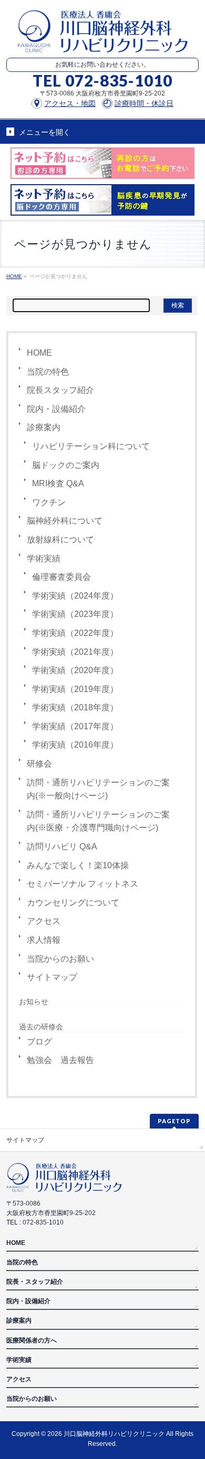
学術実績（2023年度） (75, 614)
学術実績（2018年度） (75, 707)
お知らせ (33, 1001)
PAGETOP (174, 1120)
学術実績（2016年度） (75, 744)
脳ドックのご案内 (65, 465)
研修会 (39, 763)
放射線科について (60, 539)
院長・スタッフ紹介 (34, 1281)
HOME (39, 352)
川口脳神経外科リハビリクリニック (114, 1433)
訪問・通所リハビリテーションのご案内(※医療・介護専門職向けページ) (98, 821)
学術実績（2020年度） (75, 670)
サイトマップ (52, 977)
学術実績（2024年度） (75, 595)
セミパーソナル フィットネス (82, 883)
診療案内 (43, 427)
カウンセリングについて (73, 902)
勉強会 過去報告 (60, 1060)
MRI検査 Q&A (58, 483)
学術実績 (43, 558)
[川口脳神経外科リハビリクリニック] (102, 41)
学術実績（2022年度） (75, 633)
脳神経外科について (64, 520)
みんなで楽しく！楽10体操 (78, 865)
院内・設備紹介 (56, 408)
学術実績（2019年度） (75, 689)
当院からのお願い (60, 958)
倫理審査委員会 (61, 576)
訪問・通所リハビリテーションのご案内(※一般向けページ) (98, 789)
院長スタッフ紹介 (60, 390)
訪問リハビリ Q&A (62, 846)
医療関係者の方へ (31, 1340)
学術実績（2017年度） (75, 726)
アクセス (43, 921)
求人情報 (43, 939)
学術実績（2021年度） (75, 651)
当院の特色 (48, 371)
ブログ (39, 1041)
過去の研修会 (41, 1027)
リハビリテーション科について (91, 446)
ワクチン (49, 502)
